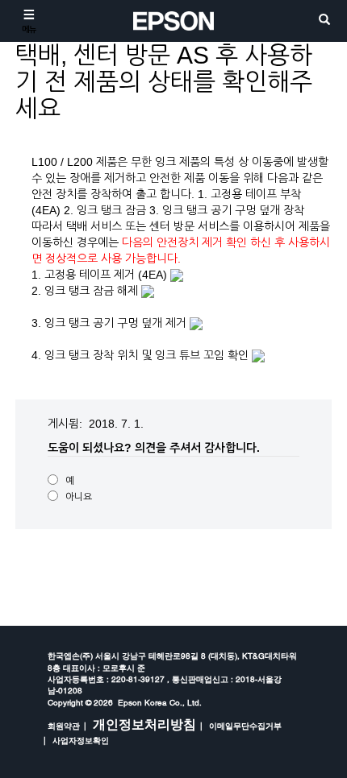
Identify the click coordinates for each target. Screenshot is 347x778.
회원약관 (64, 725)
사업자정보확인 (80, 740)
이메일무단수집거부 (245, 725)
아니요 (78, 497)
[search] (324, 20)
